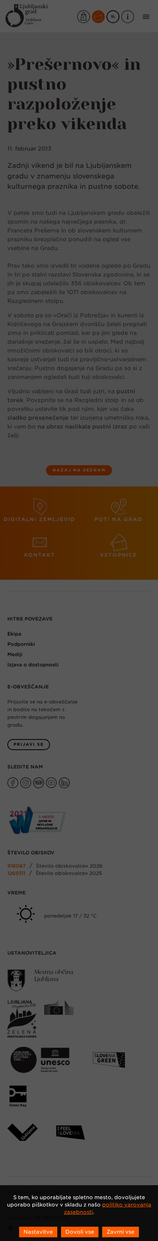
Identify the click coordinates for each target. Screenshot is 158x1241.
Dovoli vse (79, 1232)
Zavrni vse (120, 1232)
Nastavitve (38, 1232)
